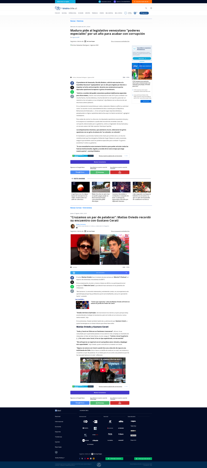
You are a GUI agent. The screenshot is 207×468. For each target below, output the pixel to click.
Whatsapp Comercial (115, 458)
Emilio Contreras (81, 224)
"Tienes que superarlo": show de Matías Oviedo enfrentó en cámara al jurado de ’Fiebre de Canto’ (110, 302)
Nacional (64, 13)
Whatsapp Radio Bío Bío (144, 458)
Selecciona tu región (63, 1)
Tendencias (95, 13)
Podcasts (57, 13)
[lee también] (83, 305)
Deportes (87, 13)
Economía (80, 13)
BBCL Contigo (118, 13)
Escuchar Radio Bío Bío (142, 1)
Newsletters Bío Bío (106, 1)
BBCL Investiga (109, 13)
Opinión (102, 13)
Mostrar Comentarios (100, 162)
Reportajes (58, 447)
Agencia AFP (76, 37)
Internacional (72, 13)
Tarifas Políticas (59, 457)
